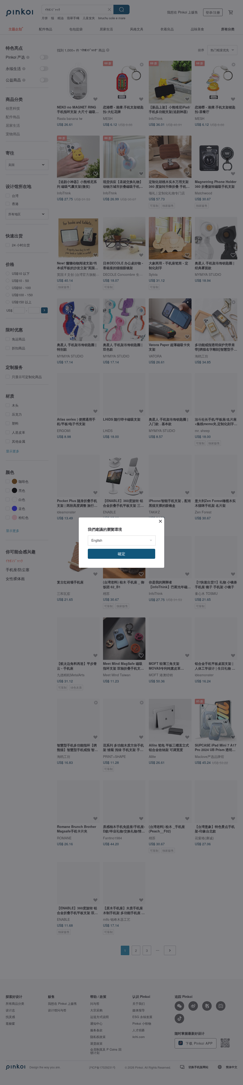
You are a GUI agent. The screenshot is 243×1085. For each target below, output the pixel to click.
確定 (121, 553)
